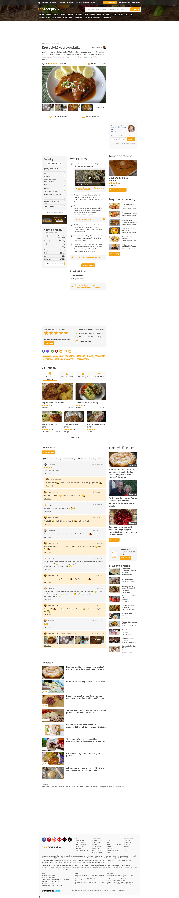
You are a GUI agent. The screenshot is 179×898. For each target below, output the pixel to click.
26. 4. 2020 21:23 (98, 605)
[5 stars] (66, 333)
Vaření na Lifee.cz (81, 842)
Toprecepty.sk (128, 840)
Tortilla (88, 856)
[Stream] (64, 839)
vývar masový (120, 787)
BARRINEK (45, 432)
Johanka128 (46, 407)
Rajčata (120, 14)
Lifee (125, 850)
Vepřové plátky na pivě (50, 425)
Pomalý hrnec (92, 860)
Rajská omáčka (95, 865)
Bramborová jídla (82, 860)
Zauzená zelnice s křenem (118, 179)
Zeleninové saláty (84, 862)
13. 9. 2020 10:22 (98, 543)
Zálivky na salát (98, 858)
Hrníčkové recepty (44, 17)
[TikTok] (70, 839)
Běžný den (90, 356)
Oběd (61, 356)
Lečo (115, 867)
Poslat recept (65, 351)
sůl (53, 787)
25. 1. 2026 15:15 (98, 479)
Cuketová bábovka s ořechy (129, 647)
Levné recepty (106, 17)
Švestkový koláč (54, 869)
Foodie (109, 846)
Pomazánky (53, 856)
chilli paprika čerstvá (107, 787)
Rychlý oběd (133, 867)
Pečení (63, 359)
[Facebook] (44, 839)
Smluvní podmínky (97, 850)
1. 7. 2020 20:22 (98, 575)
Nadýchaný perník (123, 867)
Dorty (102, 862)
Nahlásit (109, 848)
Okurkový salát (54, 867)
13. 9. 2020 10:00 (98, 558)
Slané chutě (70, 359)
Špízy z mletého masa (129, 213)
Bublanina (45, 869)
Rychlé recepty (56, 17)
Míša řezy (83, 867)
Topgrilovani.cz (128, 844)
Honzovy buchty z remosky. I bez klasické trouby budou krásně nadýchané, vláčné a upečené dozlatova (85, 669)
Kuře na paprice (91, 867)
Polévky (70, 14)
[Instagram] (54, 839)
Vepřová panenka (121, 858)
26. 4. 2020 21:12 (98, 621)
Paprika (108, 14)
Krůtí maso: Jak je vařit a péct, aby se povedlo (83, 754)
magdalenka (125, 590)
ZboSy (124, 626)
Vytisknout (60, 351)
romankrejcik (52, 464)
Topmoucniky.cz (128, 842)
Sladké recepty (54, 862)
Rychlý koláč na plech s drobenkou (52, 885)
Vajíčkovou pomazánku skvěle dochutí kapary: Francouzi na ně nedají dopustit (120, 879)
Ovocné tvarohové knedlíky (82, 865)
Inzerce (109, 840)
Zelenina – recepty (63, 856)
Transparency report (113, 850)
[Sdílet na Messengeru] (47, 351)
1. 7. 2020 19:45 (99, 588)
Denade (124, 650)
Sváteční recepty (100, 356)
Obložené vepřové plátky (87, 402)
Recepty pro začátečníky (92, 17)
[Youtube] (59, 839)
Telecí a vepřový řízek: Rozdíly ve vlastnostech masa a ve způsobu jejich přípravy (120, 876)
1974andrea (112, 185)
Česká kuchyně (78, 17)
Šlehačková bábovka (77, 858)
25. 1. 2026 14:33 (98, 464)
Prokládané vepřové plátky (96, 425)
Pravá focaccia (66, 858)
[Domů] (43, 44)
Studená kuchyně (95, 862)
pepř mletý (58, 787)
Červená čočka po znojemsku (128, 237)
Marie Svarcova (96, 48)
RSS (108, 842)
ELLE (125, 848)
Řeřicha (133, 856)
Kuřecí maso (78, 14)
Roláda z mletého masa (128, 205)
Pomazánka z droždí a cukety (129, 623)
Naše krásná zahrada (82, 850)
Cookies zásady (96, 846)
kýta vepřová (46, 787)
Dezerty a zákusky (96, 856)
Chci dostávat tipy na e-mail (120, 136)
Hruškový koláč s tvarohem (128, 606)
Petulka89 (51, 530)
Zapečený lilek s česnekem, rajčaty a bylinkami (129, 222)
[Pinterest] (49, 839)
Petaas (124, 581)
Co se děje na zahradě (48, 858)
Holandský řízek (74, 867)
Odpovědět (47, 473)
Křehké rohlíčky (127, 579)
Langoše (99, 867)
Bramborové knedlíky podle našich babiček (85, 681)
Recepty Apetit (80, 846)
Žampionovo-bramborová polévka (129, 569)
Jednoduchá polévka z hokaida (129, 229)
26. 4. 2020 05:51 (98, 633)
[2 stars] (51, 333)
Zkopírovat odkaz (69, 351)
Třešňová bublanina (109, 858)
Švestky (92, 14)
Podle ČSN (100, 14)
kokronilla (125, 572)
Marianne (126, 846)
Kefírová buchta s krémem (128, 639)
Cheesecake (115, 865)
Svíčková (58, 858)
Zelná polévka (89, 858)
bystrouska (51, 558)
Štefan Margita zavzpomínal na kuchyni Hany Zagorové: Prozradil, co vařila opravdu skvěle (123, 502)
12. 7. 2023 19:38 (98, 505)
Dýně (126, 14)
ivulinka (78, 407)
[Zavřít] (104, 459)
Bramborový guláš (105, 865)
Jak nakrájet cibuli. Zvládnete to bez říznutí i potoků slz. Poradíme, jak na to (86, 711)
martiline (51, 588)
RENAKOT (125, 632)
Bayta (50, 505)
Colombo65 (52, 621)
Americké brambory (124, 856)
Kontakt (109, 852)
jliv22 (123, 642)
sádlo (76, 787)
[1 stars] (46, 333)
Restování (56, 359)
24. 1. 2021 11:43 (98, 530)
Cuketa (114, 14)
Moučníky (63, 14)
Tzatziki (129, 858)
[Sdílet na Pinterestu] (56, 351)
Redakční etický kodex (98, 852)
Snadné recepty (80, 356)
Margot (66, 432)
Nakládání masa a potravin (77, 856)
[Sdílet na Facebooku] (43, 351)
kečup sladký (94, 787)
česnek (86, 787)
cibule (81, 787)
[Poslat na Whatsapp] (52, 351)
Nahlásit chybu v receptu (55, 212)
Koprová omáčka (64, 867)
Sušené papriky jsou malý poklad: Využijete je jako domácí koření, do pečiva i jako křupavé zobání (123, 531)
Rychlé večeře (67, 17)
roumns (124, 609)
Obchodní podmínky (97, 848)
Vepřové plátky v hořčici (53, 402)
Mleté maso (63, 860)
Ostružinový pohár (128, 630)
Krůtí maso (56, 860)
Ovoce (107, 862)
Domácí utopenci (65, 869)
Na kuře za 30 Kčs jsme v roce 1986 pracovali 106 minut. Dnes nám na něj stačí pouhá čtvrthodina (85, 727)
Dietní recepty (63, 862)
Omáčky (55, 14)
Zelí (131, 14)
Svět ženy (78, 848)
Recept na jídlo (80, 840)
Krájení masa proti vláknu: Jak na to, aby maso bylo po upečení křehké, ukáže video (85, 697)
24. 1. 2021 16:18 (98, 517)
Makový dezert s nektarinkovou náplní (129, 246)
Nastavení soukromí (97, 840)
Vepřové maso (56, 43)
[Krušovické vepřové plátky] (51, 640)
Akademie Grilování (45, 14)
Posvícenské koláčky (48, 883)
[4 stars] (61, 333)
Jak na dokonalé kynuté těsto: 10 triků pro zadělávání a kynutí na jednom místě (85, 769)
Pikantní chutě (69, 356)
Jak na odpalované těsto (110, 856)
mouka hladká (68, 787)
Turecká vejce (127, 614)
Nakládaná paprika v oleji (129, 596)
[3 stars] (56, 333)
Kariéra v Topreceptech (114, 844)
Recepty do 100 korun (82, 359)
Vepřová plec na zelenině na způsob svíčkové (128, 588)
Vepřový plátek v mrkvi (72, 425)
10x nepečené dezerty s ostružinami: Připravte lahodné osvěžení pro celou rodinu (86, 740)
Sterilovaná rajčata (67, 865)
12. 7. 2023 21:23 (98, 492)
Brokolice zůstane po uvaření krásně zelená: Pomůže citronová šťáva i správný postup (120, 883)
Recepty (47, 43)
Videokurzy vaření (81, 844)
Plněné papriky (56, 865)
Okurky (86, 14)
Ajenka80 (125, 599)
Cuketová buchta (108, 867)
